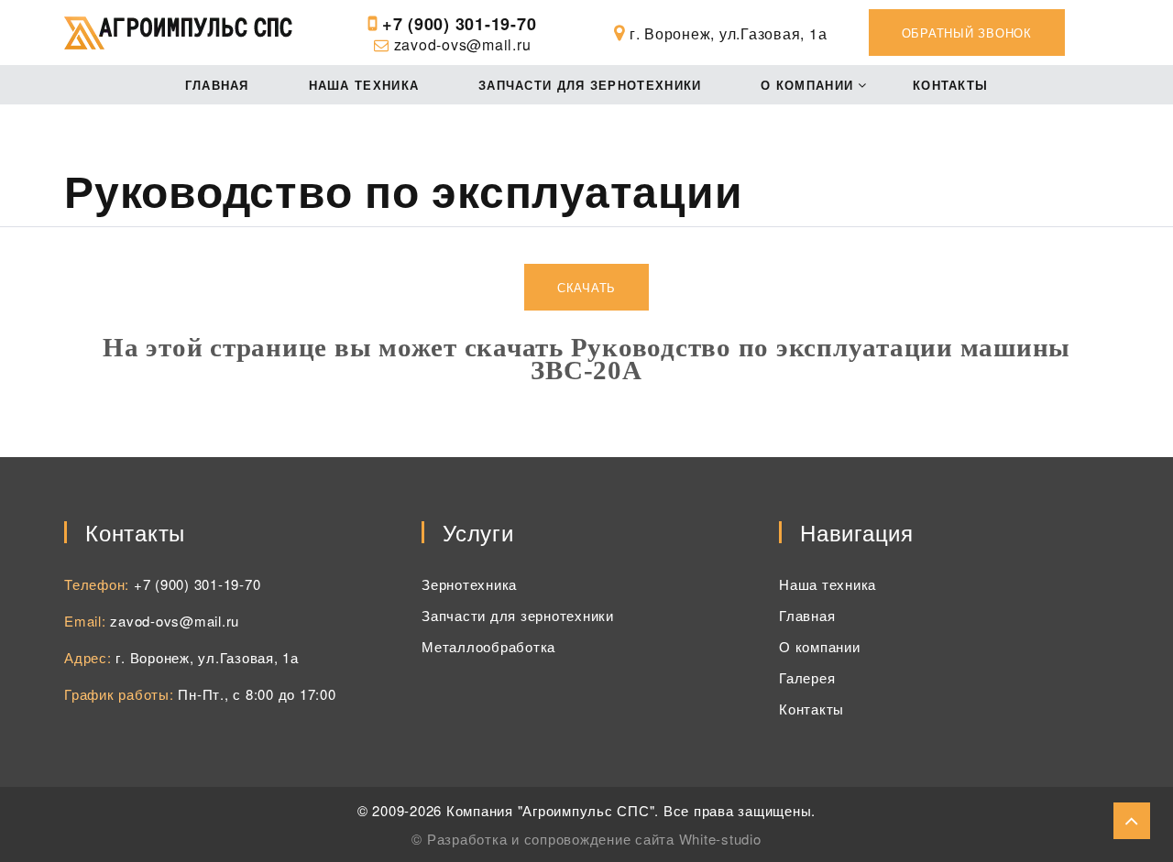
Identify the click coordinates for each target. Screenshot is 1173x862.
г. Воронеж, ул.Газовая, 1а (207, 657)
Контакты (950, 85)
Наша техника (364, 85)
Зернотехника (469, 584)
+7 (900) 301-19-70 (459, 24)
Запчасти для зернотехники (590, 85)
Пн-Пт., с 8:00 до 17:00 (256, 694)
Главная (217, 85)
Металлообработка (488, 646)
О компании (807, 85)
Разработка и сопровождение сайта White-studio (594, 838)
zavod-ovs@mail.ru (463, 44)
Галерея (807, 677)
